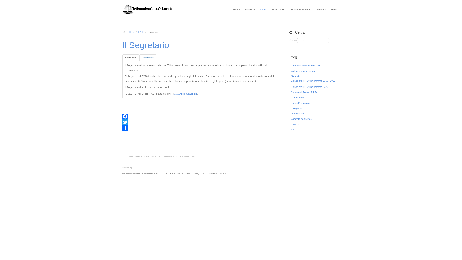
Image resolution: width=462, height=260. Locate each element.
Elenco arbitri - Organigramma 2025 (309, 87)
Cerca (292, 40)
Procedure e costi (300, 9)
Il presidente (297, 97)
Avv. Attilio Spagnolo (185, 93)
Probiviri (295, 124)
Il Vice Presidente (300, 103)
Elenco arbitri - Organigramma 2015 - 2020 (313, 80)
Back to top (127, 168)
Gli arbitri (295, 76)
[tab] (130, 57)
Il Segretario (145, 45)
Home (236, 9)
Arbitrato (250, 9)
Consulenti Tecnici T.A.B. (304, 92)
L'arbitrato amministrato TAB (306, 65)
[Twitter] (203, 122)
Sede (293, 129)
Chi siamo (320, 9)
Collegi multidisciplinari (303, 71)
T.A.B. (263, 9)
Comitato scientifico (301, 119)
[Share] (203, 128)
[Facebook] (203, 116)
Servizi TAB (278, 9)
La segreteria (297, 113)
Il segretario (297, 108)
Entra (334, 9)
